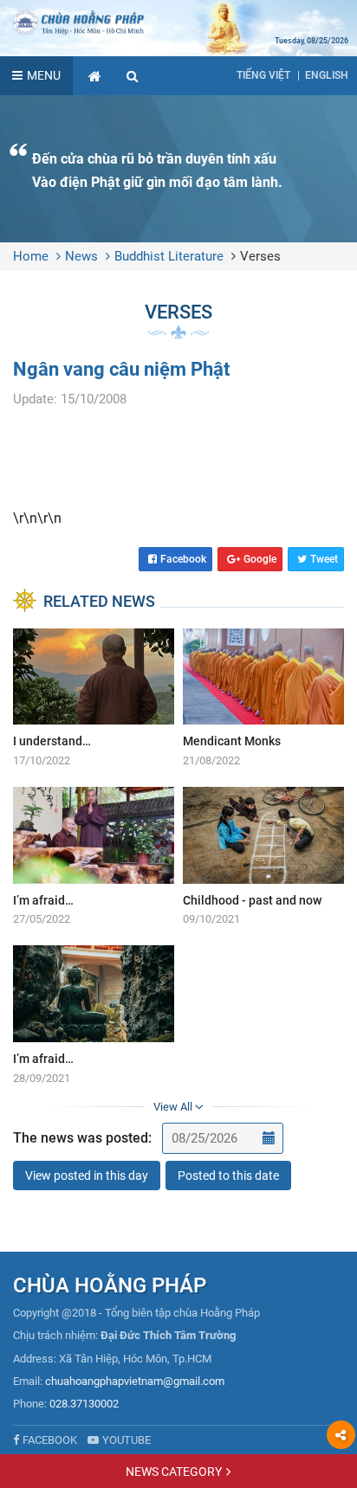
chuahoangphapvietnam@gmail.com (134, 1381)
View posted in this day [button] (86, 1175)
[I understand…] (93, 699)
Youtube (126, 1439)
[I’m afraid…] (93, 857)
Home (31, 256)
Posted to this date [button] (228, 1175)
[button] (132, 75)
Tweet (324, 559)
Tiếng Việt (263, 75)
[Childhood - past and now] (263, 857)
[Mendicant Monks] (263, 699)
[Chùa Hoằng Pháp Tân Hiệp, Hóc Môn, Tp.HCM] (178, 22)
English (326, 75)
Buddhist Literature (169, 256)
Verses (260, 256)
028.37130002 (84, 1403)
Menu (44, 75)
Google (259, 559)
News (81, 256)
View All (174, 1106)
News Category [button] (174, 1471)
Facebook (183, 559)
